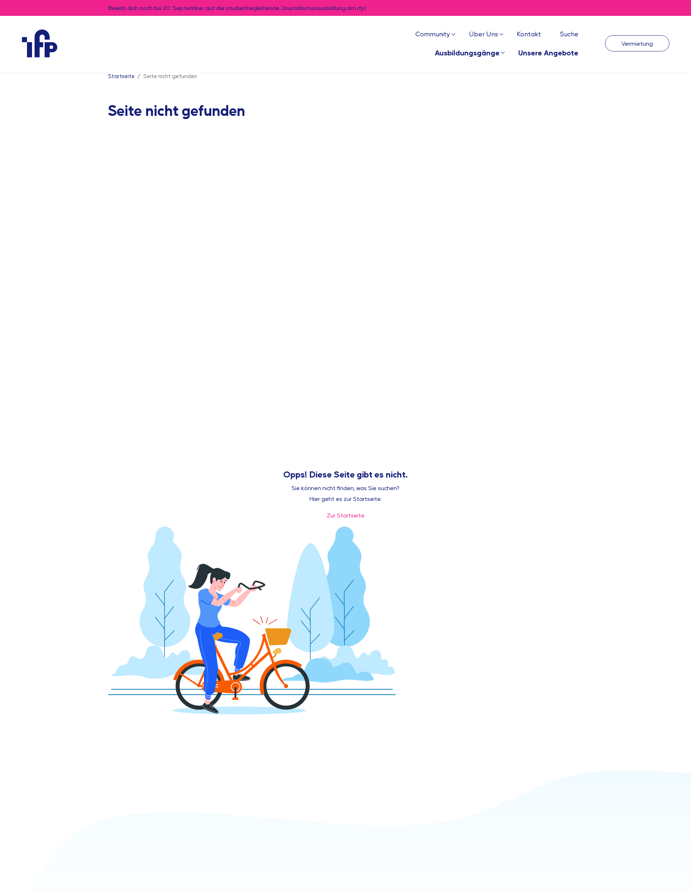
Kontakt (529, 34)
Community (432, 34)
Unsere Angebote (548, 52)
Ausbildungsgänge (467, 52)
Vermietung (637, 43)
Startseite (121, 75)
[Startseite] (40, 43)
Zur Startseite (346, 515)
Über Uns (483, 34)
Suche (569, 34)
